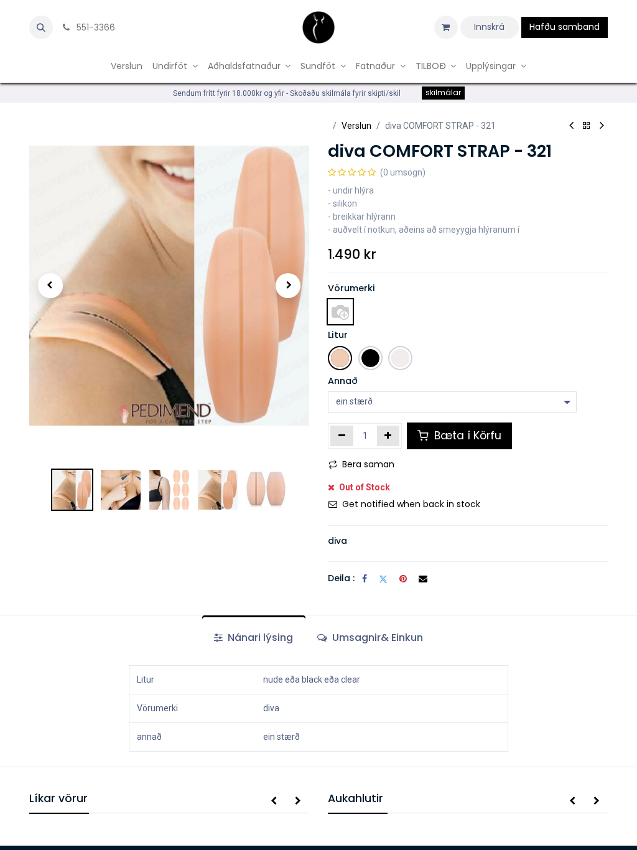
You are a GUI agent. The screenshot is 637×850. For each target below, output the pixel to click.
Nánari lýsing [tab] (259, 637)
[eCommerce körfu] (446, 27)
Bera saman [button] (368, 464)
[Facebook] (364, 578)
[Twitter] (383, 578)
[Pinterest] (403, 578)
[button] (41, 27)
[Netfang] (423, 578)
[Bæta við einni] (388, 436)
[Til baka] (586, 126)
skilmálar (443, 92)
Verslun (356, 126)
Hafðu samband (564, 27)
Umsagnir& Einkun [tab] (376, 637)
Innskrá (489, 27)
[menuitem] (126, 66)
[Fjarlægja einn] (341, 436)
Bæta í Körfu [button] (466, 435)
